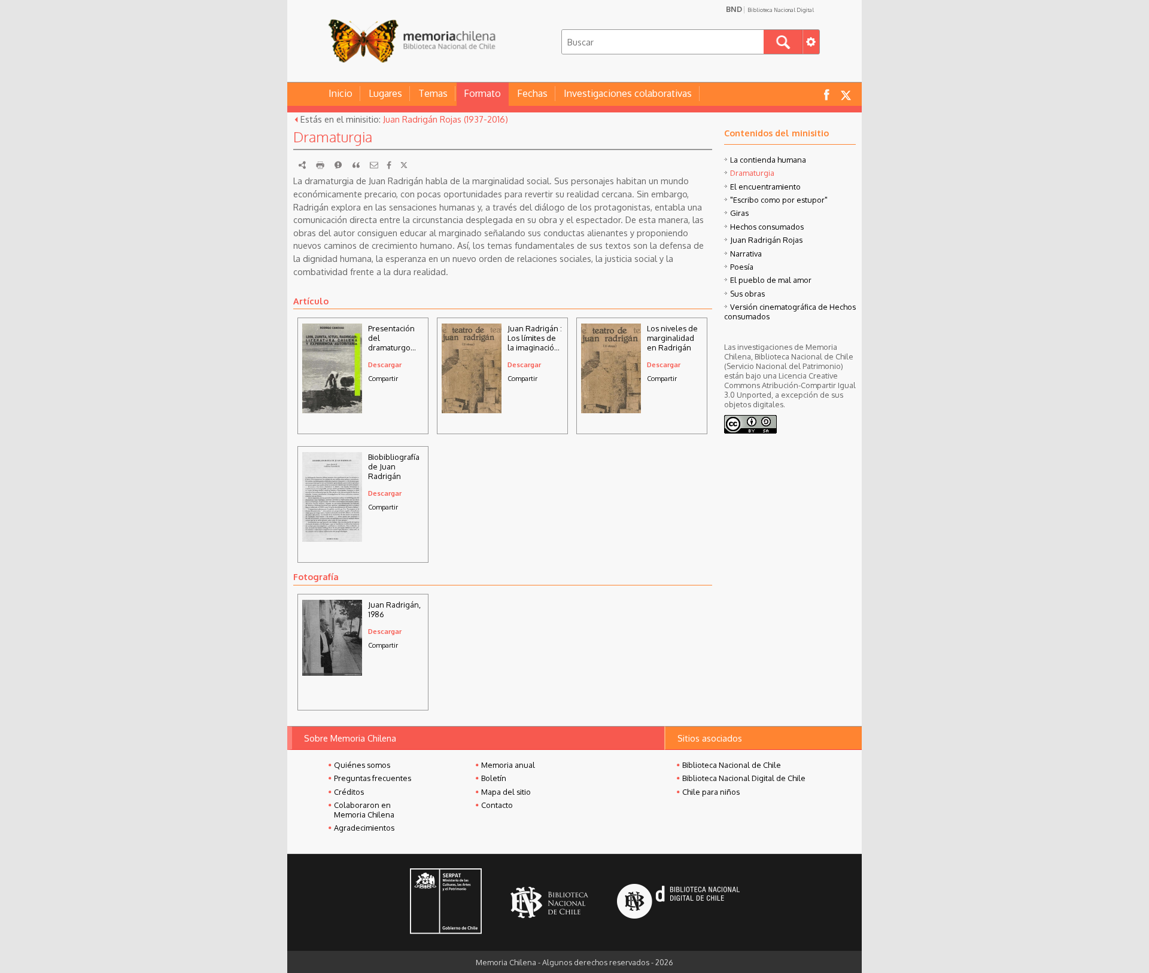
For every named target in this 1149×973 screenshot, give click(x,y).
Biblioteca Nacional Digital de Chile (743, 778)
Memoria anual (508, 765)
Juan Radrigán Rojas (766, 240)
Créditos (349, 792)
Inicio (340, 93)
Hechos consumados (767, 226)
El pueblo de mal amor (770, 280)
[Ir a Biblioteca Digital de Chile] (678, 902)
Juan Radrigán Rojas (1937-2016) (445, 119)
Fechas (532, 93)
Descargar (385, 364)
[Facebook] (389, 165)
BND (770, 9)
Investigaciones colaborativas (628, 93)
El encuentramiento (765, 186)
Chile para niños (711, 792)
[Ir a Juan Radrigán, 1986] (332, 672)
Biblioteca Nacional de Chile (731, 765)
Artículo (311, 300)
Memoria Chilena (411, 40)
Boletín (493, 778)
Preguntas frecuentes (372, 778)
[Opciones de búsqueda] (811, 42)
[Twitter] (404, 165)
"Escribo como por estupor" (779, 200)
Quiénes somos (362, 765)
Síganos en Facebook (826, 94)
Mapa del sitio (506, 792)
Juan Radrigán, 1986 (394, 609)
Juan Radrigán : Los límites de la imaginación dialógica (534, 338)
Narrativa (746, 253)
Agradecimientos (364, 827)
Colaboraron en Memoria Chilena (364, 809)
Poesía (741, 267)
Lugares (385, 93)
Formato (482, 93)
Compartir (383, 378)
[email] (374, 165)
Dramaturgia (752, 173)
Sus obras (747, 293)
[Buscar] (783, 42)
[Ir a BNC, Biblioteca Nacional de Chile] (549, 902)
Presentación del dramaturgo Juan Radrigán (393, 338)
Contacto (497, 805)
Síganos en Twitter (846, 94)
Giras (739, 213)
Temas (433, 93)
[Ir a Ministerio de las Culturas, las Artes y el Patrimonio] (446, 902)
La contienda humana (768, 159)
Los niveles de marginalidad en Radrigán (672, 338)
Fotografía (316, 576)
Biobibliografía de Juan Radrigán (394, 466)
